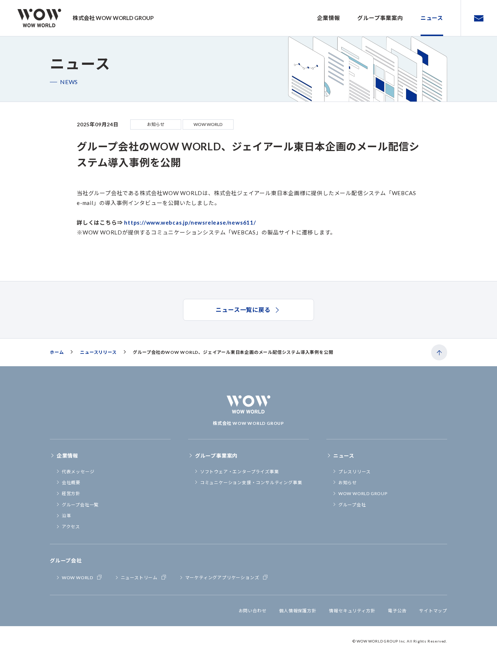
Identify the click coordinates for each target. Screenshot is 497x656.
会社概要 (71, 482)
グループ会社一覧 (80, 504)
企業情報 (328, 18)
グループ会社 (352, 504)
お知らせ (347, 482)
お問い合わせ (253, 611)
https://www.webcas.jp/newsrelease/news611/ (190, 222)
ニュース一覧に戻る (243, 309)
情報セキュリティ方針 (352, 611)
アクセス (71, 526)
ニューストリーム (139, 577)
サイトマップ (433, 611)
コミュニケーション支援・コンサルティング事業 (251, 482)
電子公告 (397, 611)
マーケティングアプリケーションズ (222, 577)
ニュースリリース (98, 352)
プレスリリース (354, 471)
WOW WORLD (77, 577)
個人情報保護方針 (297, 611)
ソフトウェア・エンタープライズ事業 (239, 471)
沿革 (66, 515)
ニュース (432, 18)
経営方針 (71, 493)
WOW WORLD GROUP (362, 493)
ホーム (57, 352)
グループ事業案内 (380, 18)
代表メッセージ (78, 471)
